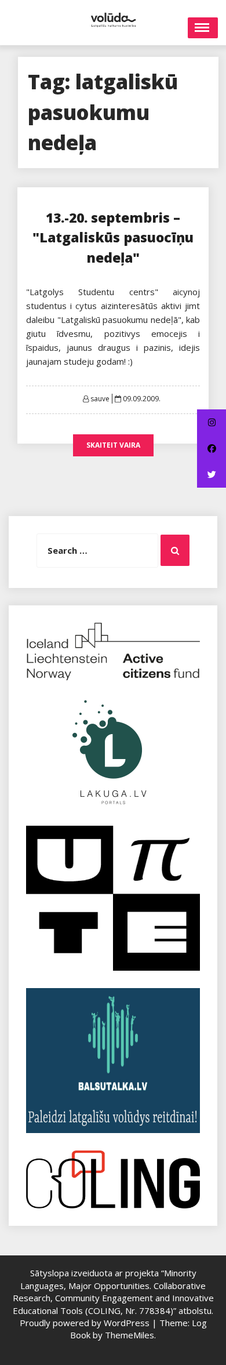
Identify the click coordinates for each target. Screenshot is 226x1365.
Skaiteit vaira (113, 445)
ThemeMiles (129, 1335)
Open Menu (203, 27)
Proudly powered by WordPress (86, 1322)
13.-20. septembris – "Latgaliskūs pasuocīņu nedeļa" (113, 237)
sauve (100, 399)
